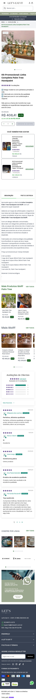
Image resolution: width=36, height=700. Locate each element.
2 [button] (17, 522)
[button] (18, 19)
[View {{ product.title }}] (6, 146)
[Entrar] (29, 3)
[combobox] (18, 8)
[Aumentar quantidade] (12, 124)
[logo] (15, 2)
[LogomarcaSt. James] (16, 558)
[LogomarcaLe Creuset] (6, 558)
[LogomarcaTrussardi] (27, 558)
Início (3, 22)
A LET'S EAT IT (6, 640)
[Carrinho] (32, 3)
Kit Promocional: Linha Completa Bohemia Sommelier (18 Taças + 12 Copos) (17, 165)
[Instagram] (16, 664)
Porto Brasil (23, 13)
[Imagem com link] (18, 586)
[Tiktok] (20, 664)
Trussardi (5, 13)
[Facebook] (23, 664)
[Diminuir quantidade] (4, 124)
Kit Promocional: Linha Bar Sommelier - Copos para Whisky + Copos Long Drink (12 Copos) (17, 142)
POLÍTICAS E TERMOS (9, 645)
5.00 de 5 (23, 379)
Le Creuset (14, 13)
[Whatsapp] (13, 664)
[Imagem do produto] (8, 301)
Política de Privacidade (25, 661)
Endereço (5, 634)
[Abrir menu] (4, 2)
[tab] (14, 69)
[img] (7, 410)
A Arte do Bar (12, 22)
